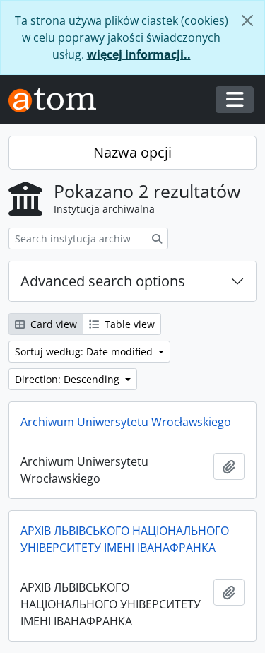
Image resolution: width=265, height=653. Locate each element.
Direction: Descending (68, 379)
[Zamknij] (247, 20)
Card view (52, 324)
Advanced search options (102, 280)
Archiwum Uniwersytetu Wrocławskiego (125, 422)
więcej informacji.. (139, 54)
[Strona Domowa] (57, 100)
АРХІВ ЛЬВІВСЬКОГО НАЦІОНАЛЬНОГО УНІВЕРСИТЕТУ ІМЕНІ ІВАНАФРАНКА (124, 539)
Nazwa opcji (132, 152)
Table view (128, 324)
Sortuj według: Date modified (85, 351)
